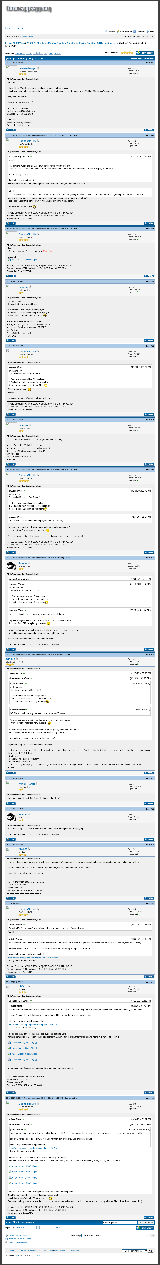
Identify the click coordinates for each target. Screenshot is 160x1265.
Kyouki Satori (27, 784)
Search (111, 31)
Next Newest (26, 1222)
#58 (152, 903)
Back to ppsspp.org (14, 28)
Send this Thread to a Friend (20, 1239)
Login (24, 36)
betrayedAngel (27, 68)
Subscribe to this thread (18, 1242)
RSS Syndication (73, 1250)
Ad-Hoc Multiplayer (106, 43)
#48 (152, 229)
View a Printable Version (18, 1235)
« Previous (20, 53)
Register (32, 36)
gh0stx (23, 849)
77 (51, 53)
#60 (152, 1098)
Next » (57, 53)
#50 (152, 346)
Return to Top (33, 1250)
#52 (152, 469)
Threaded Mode (136, 58)
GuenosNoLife (70, 135)
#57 (152, 845)
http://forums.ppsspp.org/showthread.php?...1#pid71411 (33, 958)
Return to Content (46, 1250)
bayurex (23, 287)
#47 (152, 135)
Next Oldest (13, 1222)
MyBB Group (35, 1256)
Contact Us (11, 1250)
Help (152, 31)
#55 (152, 778)
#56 (152, 809)
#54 (152, 655)
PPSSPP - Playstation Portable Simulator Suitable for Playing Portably (61, 43)
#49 (152, 281)
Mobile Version (59, 1250)
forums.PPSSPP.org (15, 43)
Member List (126, 31)
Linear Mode (149, 58)
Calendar (141, 31)
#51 (152, 420)
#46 (152, 63)
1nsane (67, 558)
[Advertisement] (62, 20)
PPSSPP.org (21, 1250)
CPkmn (67, 654)
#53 (152, 558)
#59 (152, 982)
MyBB (17, 1256)
